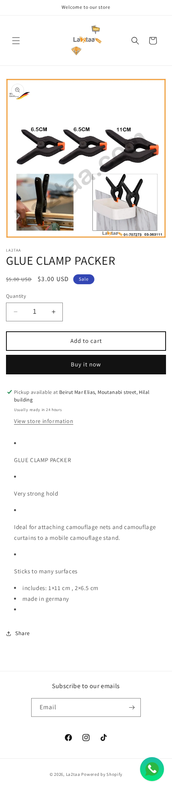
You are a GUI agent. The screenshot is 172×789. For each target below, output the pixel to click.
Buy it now (86, 364)
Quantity (16, 296)
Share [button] (22, 633)
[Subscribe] (131, 707)
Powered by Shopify (101, 774)
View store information (43, 421)
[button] (16, 40)
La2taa (73, 774)
